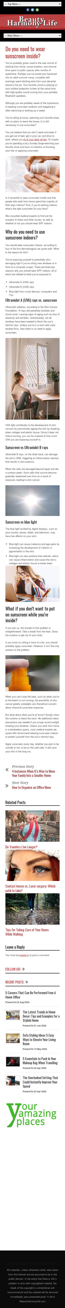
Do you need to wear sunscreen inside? (25, 52)
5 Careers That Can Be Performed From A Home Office (30, 994)
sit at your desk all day (35, 139)
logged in (24, 955)
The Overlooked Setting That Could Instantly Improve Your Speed (40, 1081)
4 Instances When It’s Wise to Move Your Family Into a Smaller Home (33, 773)
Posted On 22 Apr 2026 (34, 1068)
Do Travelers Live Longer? (21, 846)
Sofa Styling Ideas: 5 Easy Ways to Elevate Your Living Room (39, 1039)
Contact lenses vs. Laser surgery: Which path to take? (30, 888)
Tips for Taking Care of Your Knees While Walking (27, 932)
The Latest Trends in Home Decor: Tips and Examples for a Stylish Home (41, 1016)
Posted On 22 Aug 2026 (17, 1002)
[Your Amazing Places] (32, 1127)
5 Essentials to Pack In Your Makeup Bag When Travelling (40, 1060)
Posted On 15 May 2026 (35, 1049)
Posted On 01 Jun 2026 (34, 1025)
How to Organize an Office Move (31, 787)
